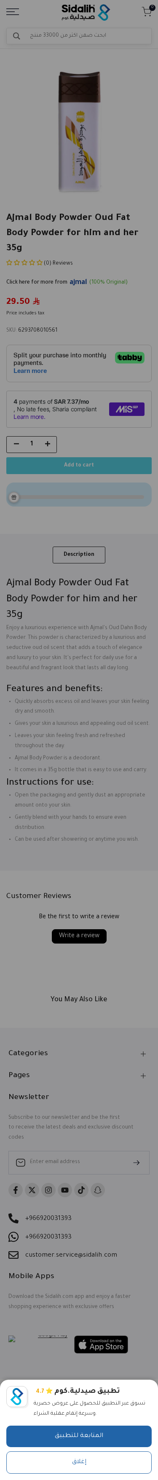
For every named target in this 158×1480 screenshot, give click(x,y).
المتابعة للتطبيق (79, 1436)
